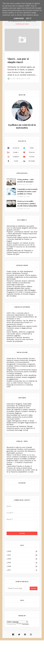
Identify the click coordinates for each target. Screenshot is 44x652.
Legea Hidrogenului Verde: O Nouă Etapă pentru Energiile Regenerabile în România (22, 422)
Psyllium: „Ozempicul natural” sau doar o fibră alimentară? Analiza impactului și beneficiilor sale (22, 233)
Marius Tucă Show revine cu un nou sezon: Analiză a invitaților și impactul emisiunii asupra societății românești (21, 457)
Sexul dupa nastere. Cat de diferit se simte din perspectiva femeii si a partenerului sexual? (21, 322)
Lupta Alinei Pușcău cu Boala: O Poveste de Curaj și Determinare (19, 467)
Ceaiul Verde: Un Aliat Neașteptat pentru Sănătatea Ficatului (20, 272)
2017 (22, 570)
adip (13, 78)
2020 (22, 559)
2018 (22, 566)
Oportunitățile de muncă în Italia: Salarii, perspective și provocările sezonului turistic (20, 417)
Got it (28, 18)
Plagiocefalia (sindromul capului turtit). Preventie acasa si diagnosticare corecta (22, 328)
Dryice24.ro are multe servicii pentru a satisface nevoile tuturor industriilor (27, 203)
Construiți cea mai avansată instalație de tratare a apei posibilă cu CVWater (27, 191)
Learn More (19, 18)
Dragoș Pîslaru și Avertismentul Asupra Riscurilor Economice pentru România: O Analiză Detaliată (22, 371)
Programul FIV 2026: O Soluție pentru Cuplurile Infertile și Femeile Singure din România (21, 294)
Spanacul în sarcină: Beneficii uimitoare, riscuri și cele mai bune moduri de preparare (20, 339)
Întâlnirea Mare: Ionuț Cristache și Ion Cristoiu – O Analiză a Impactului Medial (21, 462)
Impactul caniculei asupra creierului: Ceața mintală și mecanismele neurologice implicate (21, 282)
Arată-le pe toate (22, 24)
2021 (22, 555)
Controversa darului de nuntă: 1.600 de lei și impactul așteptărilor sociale (22, 471)
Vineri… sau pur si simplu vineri (18, 60)
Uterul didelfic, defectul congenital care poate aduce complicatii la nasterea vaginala (20, 334)
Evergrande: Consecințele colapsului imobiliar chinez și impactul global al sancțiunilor (21, 366)
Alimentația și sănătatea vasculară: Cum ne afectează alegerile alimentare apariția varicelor (22, 228)
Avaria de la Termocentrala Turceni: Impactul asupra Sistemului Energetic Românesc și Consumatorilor (21, 360)
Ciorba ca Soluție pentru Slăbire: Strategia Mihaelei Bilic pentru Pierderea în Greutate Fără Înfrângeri (21, 288)
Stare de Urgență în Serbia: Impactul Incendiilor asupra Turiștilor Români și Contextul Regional (21, 411)
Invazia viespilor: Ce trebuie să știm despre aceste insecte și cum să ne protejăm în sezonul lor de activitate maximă (21, 246)
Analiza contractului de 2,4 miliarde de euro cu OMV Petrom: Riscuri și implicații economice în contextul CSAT (22, 384)
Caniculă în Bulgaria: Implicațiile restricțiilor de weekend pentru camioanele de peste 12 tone (19, 405)
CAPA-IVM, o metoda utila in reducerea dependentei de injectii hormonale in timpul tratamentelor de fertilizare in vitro (22, 316)
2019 (22, 562)
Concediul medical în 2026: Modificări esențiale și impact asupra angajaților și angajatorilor (21, 377)
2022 (22, 551)
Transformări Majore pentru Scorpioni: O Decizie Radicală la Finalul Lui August (22, 239)
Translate (25, 624)
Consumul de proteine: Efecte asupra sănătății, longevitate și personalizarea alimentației (22, 277)
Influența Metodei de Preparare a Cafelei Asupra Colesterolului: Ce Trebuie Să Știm (20, 252)
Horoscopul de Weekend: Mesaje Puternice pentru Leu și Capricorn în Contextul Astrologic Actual (21, 428)
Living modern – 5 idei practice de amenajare (25, 180)
